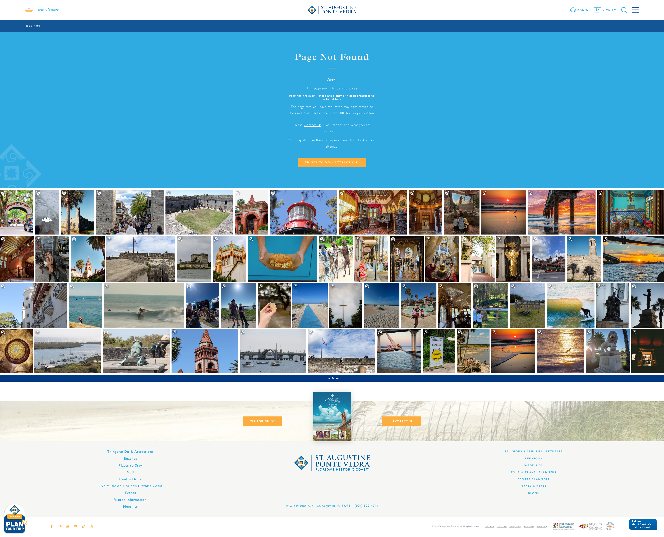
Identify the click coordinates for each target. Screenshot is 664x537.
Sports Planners (534, 479)
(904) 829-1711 (366, 506)
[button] (643, 524)
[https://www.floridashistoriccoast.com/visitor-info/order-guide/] (332, 416)
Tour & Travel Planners (533, 472)
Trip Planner (48, 9)
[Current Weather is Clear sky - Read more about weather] (29, 10)
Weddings (533, 465)
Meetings (130, 506)
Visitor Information (130, 500)
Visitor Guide (262, 421)
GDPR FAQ (542, 526)
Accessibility (529, 526)
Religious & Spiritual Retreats (534, 451)
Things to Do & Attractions (332, 162)
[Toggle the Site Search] (624, 10)
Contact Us (312, 125)
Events (130, 493)
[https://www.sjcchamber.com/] (590, 526)
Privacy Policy (515, 526)
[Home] (332, 10)
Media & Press (533, 486)
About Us (489, 526)
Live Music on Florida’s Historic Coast (130, 486)
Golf (130, 472)
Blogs (533, 493)
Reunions (533, 458)
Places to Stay (130, 465)
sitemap (332, 146)
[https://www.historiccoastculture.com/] (563, 526)
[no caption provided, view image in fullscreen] (52, 259)
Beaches (130, 458)
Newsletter (401, 421)
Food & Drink (130, 479)
